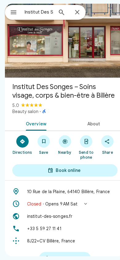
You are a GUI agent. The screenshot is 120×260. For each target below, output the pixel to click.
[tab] (35, 123)
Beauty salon (25, 111)
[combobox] (39, 12)
